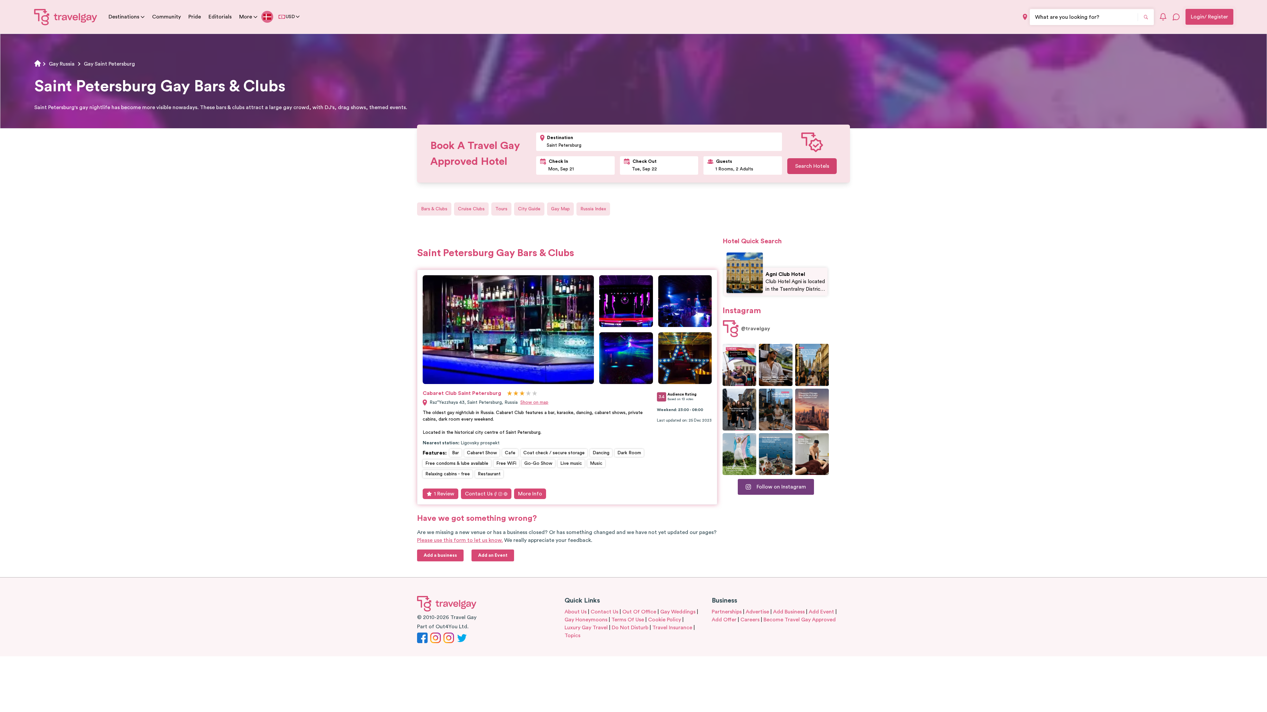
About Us (576, 611)
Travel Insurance (672, 627)
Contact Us (479, 493)
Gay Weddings (678, 611)
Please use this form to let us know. (460, 540)
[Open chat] (1176, 17)
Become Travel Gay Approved (799, 619)
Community (166, 16)
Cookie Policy (664, 619)
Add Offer (724, 619)
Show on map (534, 402)
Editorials (220, 16)
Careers (750, 619)
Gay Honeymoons (586, 619)
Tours (501, 209)
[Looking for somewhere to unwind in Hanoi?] (812, 454)
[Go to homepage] (66, 16)
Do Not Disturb (630, 627)
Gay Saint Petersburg (109, 64)
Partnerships (727, 611)
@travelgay (755, 328)
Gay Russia (62, 64)
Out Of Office (639, 611)
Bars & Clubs (434, 209)
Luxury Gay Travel (586, 627)
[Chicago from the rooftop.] (776, 409)
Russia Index (593, 209)
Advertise (757, 611)
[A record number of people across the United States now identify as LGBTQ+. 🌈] (739, 365)
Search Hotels (812, 166)
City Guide (529, 209)
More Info (530, 493)
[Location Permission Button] (1025, 17)
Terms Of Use (627, 619)
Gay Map (560, 209)
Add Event (821, 611)
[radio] (509, 393)
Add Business (789, 611)
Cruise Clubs (471, 209)
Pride (194, 16)
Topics (572, 635)
